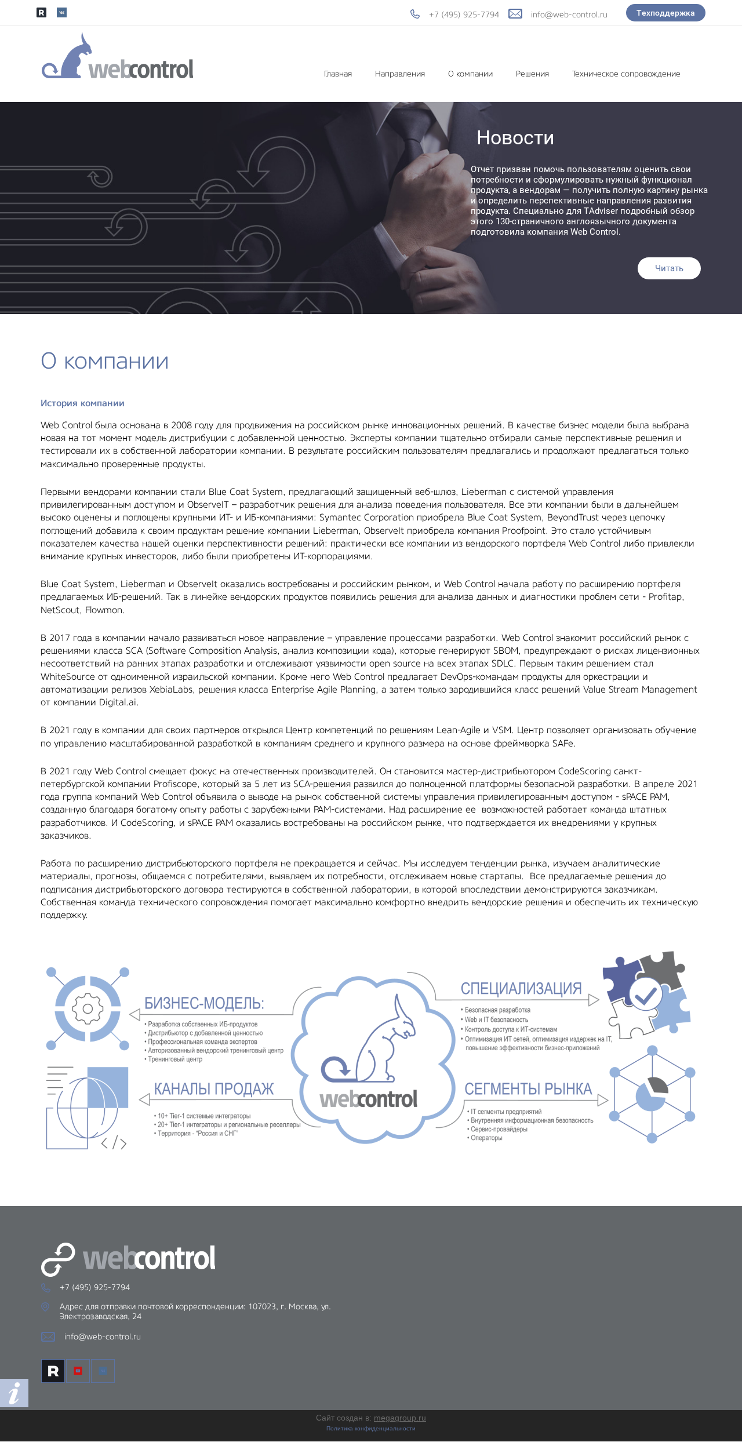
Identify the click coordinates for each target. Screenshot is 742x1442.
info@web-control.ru (569, 14)
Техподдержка (665, 12)
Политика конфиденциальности (371, 1428)
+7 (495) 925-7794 (464, 14)
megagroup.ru (400, 1417)
